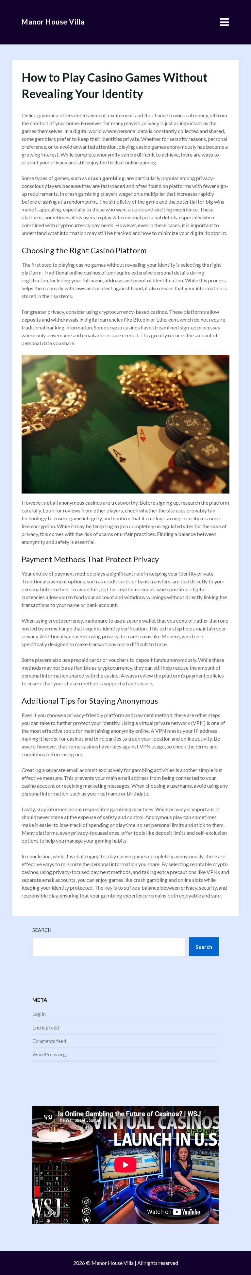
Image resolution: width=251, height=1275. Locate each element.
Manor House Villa (53, 21)
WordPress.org (49, 1054)
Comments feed (49, 1041)
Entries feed (45, 1028)
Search (41, 930)
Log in (39, 1014)
